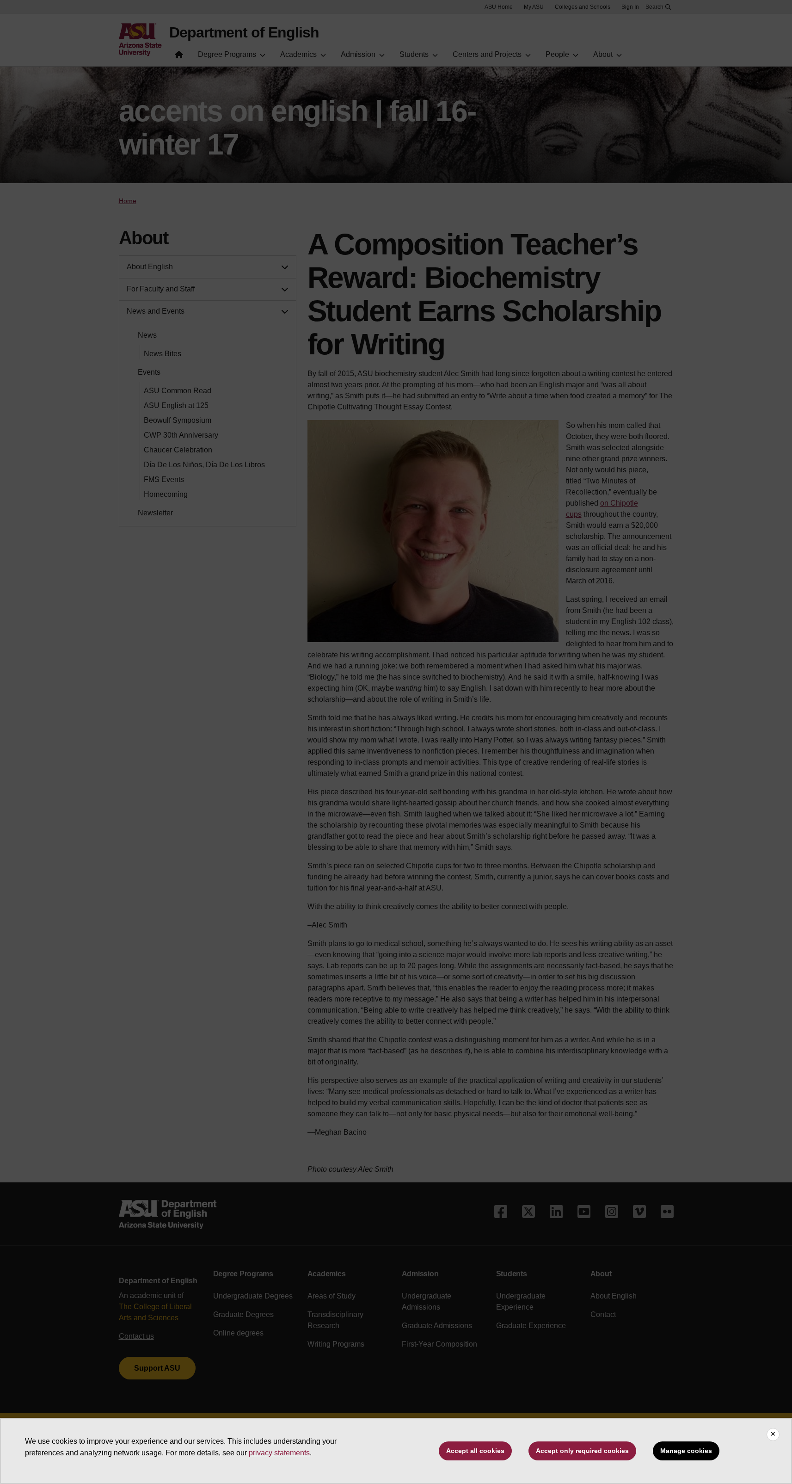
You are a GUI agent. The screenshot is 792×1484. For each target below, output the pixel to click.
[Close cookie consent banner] (773, 1434)
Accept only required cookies (582, 1450)
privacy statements (279, 1453)
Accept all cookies (475, 1450)
